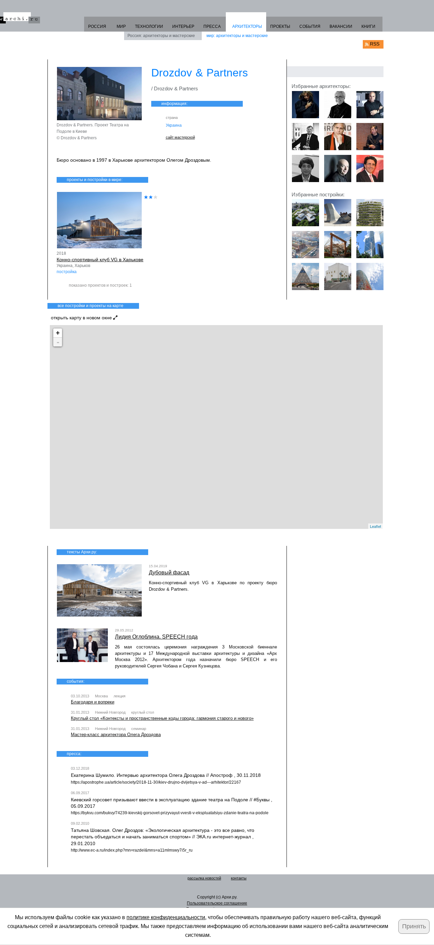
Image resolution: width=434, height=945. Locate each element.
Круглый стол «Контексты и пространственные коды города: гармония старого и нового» (162, 718)
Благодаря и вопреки (92, 702)
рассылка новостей (204, 878)
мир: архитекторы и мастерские (237, 35)
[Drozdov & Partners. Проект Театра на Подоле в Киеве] (99, 94)
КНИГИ (368, 26)
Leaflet (375, 526)
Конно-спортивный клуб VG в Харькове (100, 259)
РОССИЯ (97, 26)
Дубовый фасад (169, 572)
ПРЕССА (212, 26)
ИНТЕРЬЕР (183, 26)
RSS (374, 44)
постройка (67, 271)
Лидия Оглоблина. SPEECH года (156, 637)
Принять (414, 926)
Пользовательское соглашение (217, 903)
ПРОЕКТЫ (280, 26)
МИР (121, 26)
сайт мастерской (180, 137)
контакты (238, 878)
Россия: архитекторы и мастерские (161, 35)
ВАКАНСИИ (341, 26)
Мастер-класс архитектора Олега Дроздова (116, 734)
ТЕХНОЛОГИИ (149, 26)
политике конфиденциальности (165, 917)
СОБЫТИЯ (309, 26)
